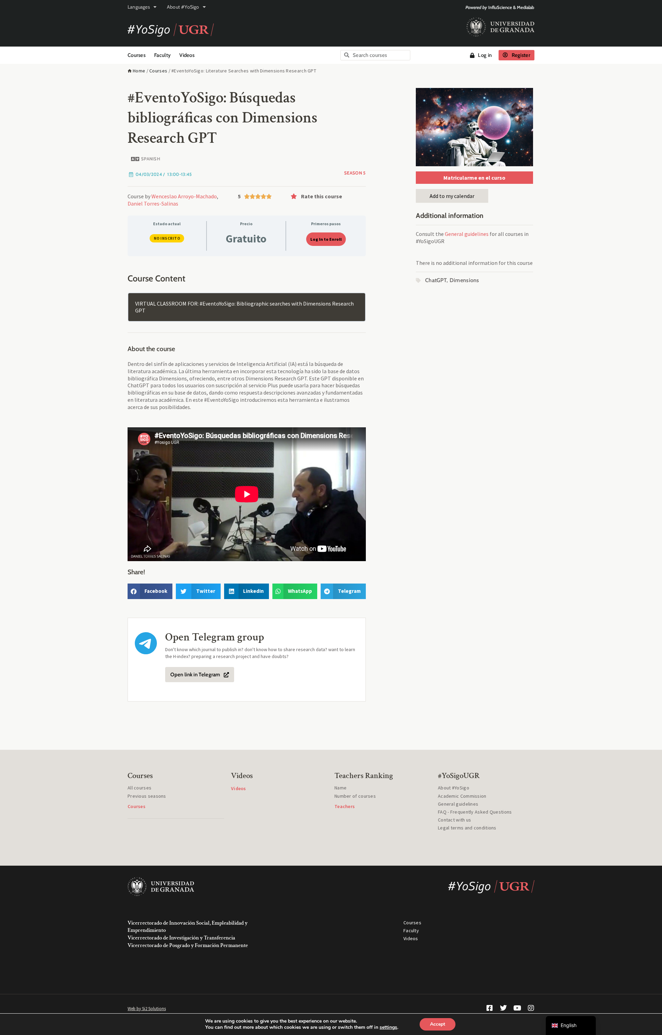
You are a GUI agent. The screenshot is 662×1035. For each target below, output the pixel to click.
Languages (139, 7)
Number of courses (355, 796)
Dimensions (464, 280)
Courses (137, 55)
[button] (326, 196)
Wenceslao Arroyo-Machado (184, 196)
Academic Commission (462, 796)
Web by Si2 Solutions (147, 1009)
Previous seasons (147, 796)
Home (139, 71)
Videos (186, 55)
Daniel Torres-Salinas (153, 203)
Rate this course (321, 196)
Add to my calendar (452, 195)
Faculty (162, 55)
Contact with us (454, 820)
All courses (139, 788)
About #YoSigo (183, 7)
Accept (437, 1024)
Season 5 (354, 173)
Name (340, 788)
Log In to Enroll (326, 239)
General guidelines (467, 233)
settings (388, 1027)
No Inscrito (167, 238)
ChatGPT (436, 280)
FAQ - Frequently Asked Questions (475, 812)
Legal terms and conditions (467, 828)
